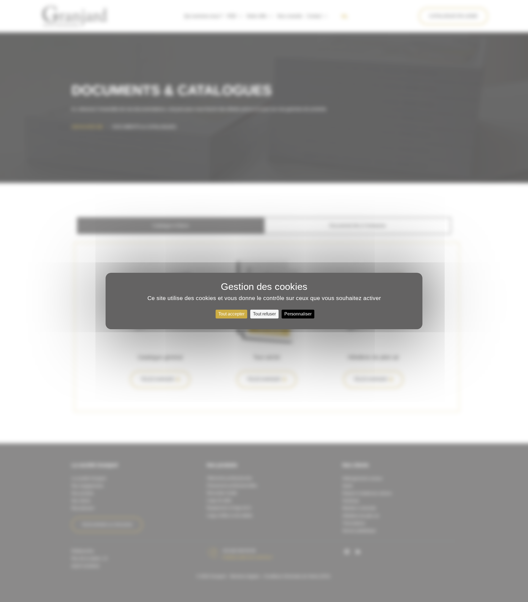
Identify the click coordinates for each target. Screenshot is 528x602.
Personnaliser (298, 314)
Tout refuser (264, 314)
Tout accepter (231, 314)
